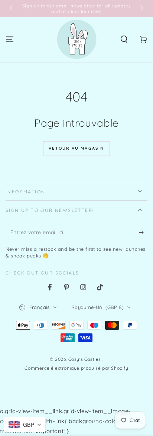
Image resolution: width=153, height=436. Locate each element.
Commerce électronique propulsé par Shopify (76, 368)
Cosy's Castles (85, 359)
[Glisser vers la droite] (141, 8)
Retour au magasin (76, 148)
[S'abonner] (143, 232)
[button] (124, 39)
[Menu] (9, 39)
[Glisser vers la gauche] (12, 8)
